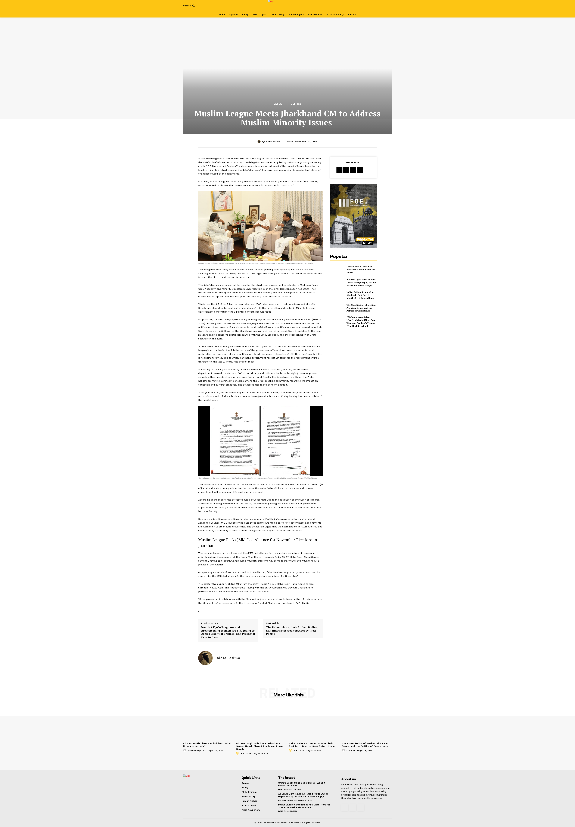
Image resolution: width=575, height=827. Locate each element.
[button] (189, 6)
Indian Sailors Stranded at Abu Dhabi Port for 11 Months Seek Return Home (360, 295)
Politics (295, 104)
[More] (367, 170)
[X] (383, 5)
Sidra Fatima (273, 141)
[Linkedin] (360, 170)
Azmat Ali (350, 750)
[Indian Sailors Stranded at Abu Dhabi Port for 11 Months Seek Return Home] (337, 295)
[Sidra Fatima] (259, 141)
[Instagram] (379, 5)
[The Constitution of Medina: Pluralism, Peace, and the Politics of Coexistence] (337, 308)
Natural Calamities (287, 800)
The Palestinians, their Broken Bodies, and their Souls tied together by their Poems (292, 630)
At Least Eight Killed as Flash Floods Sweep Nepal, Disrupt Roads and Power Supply (361, 282)
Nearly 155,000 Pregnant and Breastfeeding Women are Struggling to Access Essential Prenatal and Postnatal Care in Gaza (228, 632)
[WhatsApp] (353, 170)
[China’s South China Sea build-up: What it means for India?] (337, 269)
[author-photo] (185, 750)
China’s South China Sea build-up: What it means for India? (360, 269)
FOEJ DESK (246, 753)
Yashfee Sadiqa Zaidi (196, 750)
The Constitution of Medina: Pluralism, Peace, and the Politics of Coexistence (361, 307)
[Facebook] (374, 5)
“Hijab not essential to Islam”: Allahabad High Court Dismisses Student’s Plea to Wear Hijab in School (361, 321)
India (280, 811)
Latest (278, 104)
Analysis (282, 789)
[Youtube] (388, 5)
